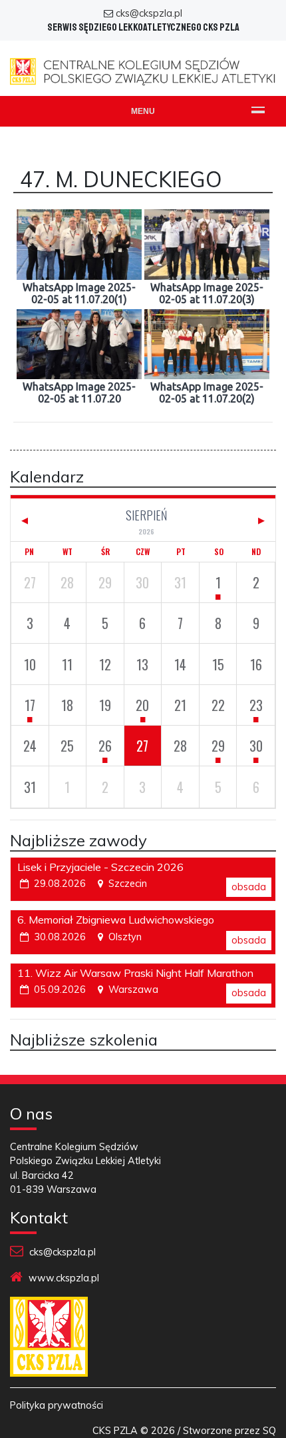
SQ (269, 1431)
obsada (248, 887)
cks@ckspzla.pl (149, 13)
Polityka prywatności (56, 1405)
